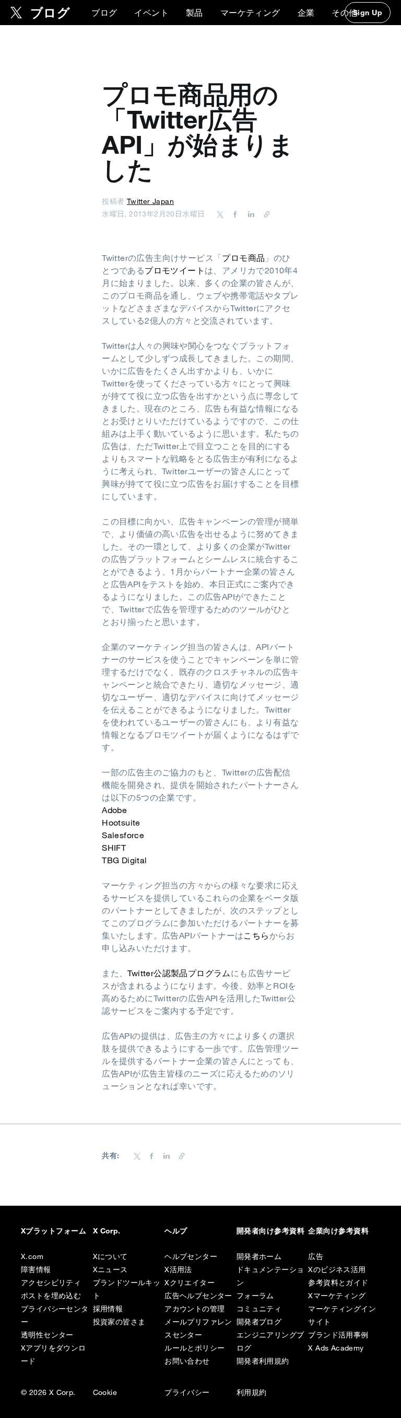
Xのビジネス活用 (336, 1269)
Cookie (105, 1392)
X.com (32, 1256)
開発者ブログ (259, 1321)
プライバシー (186, 1392)
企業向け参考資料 (338, 1231)
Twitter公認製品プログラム (178, 973)
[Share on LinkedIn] (249, 214)
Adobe (114, 810)
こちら (256, 935)
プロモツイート (175, 270)
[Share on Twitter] (220, 214)
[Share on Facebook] (233, 214)
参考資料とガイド (338, 1282)
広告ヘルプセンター (198, 1295)
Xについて (110, 1256)
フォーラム (255, 1295)
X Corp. (107, 1231)
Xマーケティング (336, 1295)
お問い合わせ (186, 1361)
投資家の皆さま (119, 1321)
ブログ (104, 12)
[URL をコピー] (264, 214)
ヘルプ (175, 1231)
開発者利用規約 (263, 1361)
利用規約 (252, 1392)
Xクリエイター (189, 1282)
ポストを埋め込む (51, 1295)
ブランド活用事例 (338, 1335)
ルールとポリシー (194, 1348)
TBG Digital (124, 860)
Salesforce (123, 835)
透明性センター (47, 1335)
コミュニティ (259, 1308)
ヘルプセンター (190, 1256)
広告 (315, 1256)
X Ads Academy (335, 1348)
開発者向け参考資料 (270, 1231)
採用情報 (108, 1308)
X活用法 (178, 1269)
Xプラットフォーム (53, 1231)
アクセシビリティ (51, 1282)
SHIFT (114, 847)
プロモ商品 (243, 258)
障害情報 (36, 1269)
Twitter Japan (150, 201)
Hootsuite (121, 822)
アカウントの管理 (194, 1308)
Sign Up (367, 12)
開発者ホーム (259, 1256)
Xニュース (110, 1269)
